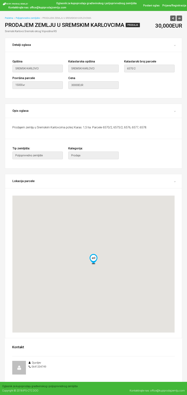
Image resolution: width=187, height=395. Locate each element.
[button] (93, 259)
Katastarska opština (81, 61)
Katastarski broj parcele (140, 61)
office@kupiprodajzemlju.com (48, 7)
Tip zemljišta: (21, 148)
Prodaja (132, 25)
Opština (17, 61)
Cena (71, 78)
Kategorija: (75, 148)
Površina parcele (23, 78)
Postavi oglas (151, 5)
